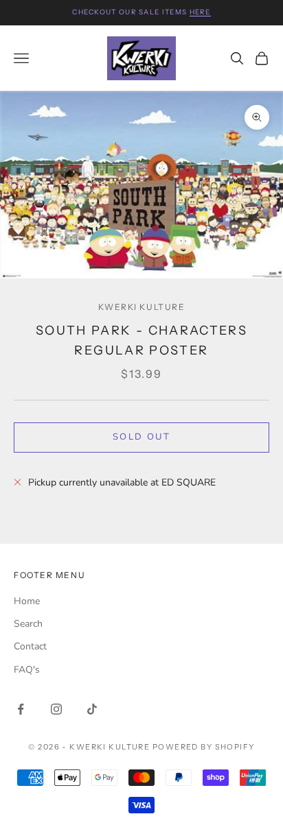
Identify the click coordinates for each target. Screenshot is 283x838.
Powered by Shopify (203, 747)
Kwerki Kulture (141, 307)
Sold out (141, 437)
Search (28, 623)
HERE (200, 12)
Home (27, 601)
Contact (30, 646)
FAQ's (27, 669)
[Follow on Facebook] (20, 709)
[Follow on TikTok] (92, 709)
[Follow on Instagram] (56, 709)
